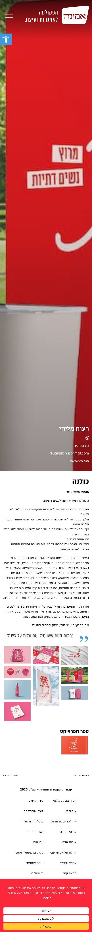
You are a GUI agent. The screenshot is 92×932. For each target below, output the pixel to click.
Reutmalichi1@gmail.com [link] (69, 453)
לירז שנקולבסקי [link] (33, 811)
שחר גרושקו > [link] (10, 775)
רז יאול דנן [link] (36, 873)
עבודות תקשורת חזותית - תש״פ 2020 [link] (46, 789)
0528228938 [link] (79, 461)
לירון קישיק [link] (35, 801)
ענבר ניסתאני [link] (34, 863)
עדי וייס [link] (38, 842)
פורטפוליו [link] (82, 445)
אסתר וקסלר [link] (68, 863)
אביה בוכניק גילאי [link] (64, 801)
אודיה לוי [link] (70, 811)
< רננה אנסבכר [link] (81, 775)
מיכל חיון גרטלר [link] (33, 821)
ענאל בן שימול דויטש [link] (29, 852)
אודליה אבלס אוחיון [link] (63, 821)
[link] (6, 39)
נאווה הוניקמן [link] (34, 832)
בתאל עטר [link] (69, 873)
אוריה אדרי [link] (69, 842)
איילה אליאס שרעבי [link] (63, 852)
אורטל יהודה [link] (68, 832)
